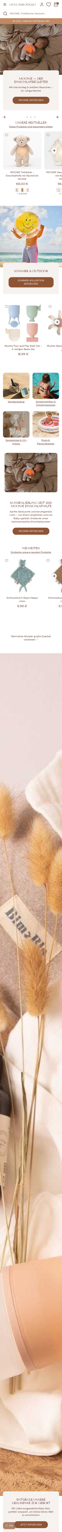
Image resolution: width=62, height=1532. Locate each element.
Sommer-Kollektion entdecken (31, 282)
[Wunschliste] (48, 4)
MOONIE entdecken (31, 531)
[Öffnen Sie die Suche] (5, 13)
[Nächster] (57, 117)
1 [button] (27, 117)
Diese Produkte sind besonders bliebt (31, 126)
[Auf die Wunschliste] (6, 135)
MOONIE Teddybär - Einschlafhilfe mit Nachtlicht (22, 174)
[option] (31, 21)
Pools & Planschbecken (45, 442)
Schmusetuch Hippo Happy (22, 597)
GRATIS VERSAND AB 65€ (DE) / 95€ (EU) (31, 21)
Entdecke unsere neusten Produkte (31, 552)
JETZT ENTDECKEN (31, 1524)
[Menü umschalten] (5, 4)
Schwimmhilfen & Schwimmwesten (46, 403)
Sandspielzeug (16, 401)
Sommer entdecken (31, 100)
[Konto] (42, 3)
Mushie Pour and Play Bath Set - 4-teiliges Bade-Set (23, 347)
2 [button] (31, 117)
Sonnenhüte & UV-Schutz (16, 442)
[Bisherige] (5, 117)
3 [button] (34, 117)
